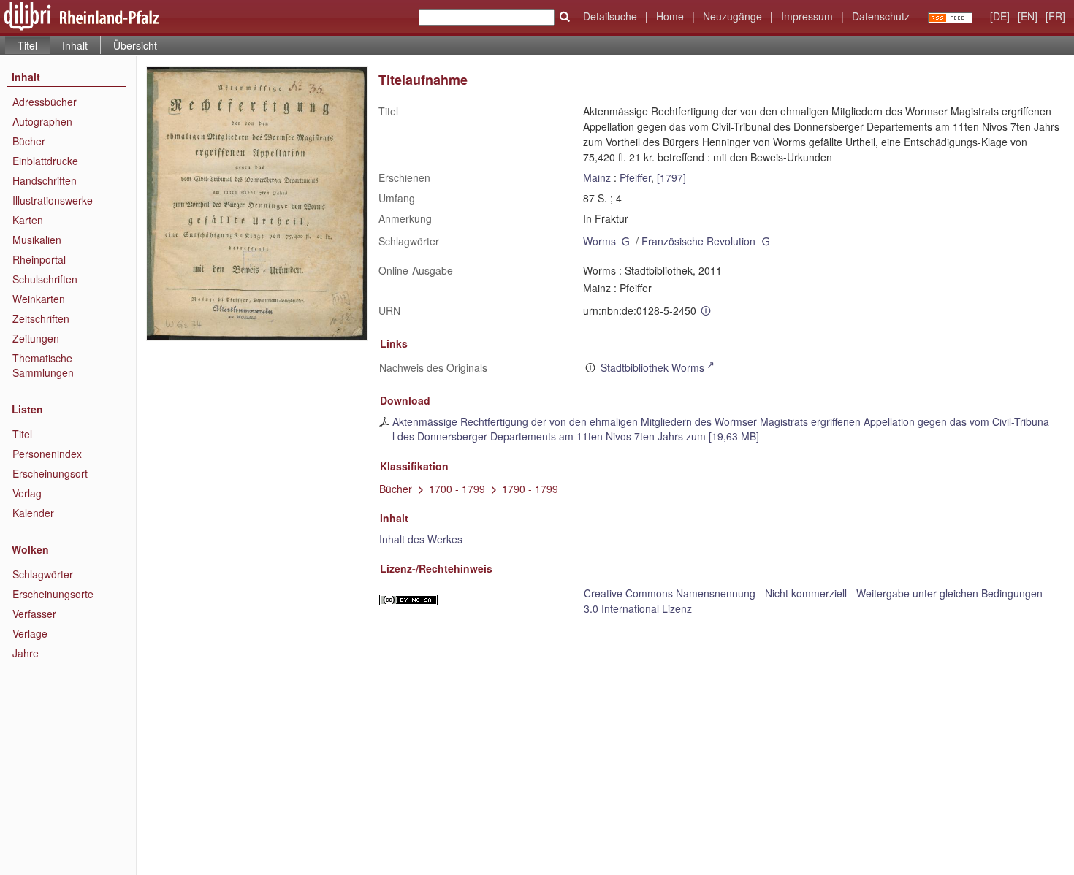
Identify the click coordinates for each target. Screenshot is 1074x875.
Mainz (597, 177)
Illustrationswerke (52, 200)
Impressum (807, 16)
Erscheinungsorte (53, 593)
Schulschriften (44, 279)
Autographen (42, 121)
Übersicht (135, 45)
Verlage (29, 633)
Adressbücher (44, 101)
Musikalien (36, 239)
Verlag (27, 493)
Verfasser (34, 613)
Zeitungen (35, 338)
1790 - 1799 (530, 488)
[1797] (671, 177)
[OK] (565, 17)
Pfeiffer (635, 177)
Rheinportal (39, 259)
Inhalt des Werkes (420, 539)
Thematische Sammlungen (43, 365)
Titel (22, 434)
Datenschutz (881, 16)
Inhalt (75, 45)
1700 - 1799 (457, 488)
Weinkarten (38, 298)
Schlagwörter (42, 574)
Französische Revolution (698, 241)
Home (670, 16)
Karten (27, 220)
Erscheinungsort (50, 473)
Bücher (28, 141)
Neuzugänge (732, 16)
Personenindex (47, 453)
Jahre (25, 653)
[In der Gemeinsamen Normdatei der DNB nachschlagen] (626, 241)
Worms (599, 241)
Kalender (33, 512)
